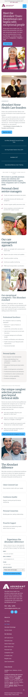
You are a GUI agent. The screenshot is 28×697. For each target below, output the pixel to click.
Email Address (7, 556)
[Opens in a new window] (12, 611)
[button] (25, 6)
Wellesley (11, 685)
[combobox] (14, 569)
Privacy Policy (7, 694)
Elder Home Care (9, 646)
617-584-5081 (14, 2)
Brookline (6, 677)
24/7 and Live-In (8, 637)
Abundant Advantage (9, 627)
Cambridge (17, 677)
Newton (11, 682)
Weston (15, 685)
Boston (19, 676)
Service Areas (8, 630)
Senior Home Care (9, 643)
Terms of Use (15, 694)
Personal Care (8, 649)
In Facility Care (8, 655)
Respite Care (7, 658)
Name (5, 551)
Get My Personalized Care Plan (12, 573)
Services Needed (7, 567)
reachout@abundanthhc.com (12, 608)
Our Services (8, 634)
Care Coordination (9, 661)
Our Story (7, 621)
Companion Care (8, 652)
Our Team (7, 624)
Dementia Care (8, 640)
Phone (4, 562)
